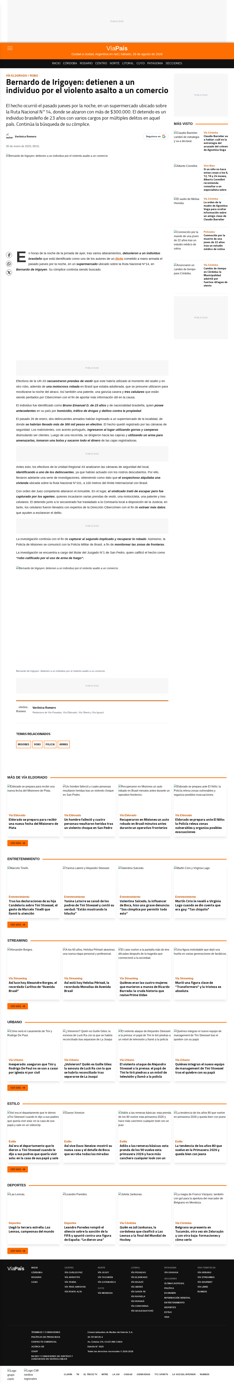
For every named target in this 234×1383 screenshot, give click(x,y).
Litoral (128, 63)
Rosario (86, 63)
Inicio (56, 63)
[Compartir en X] (9, 273)
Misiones (23, 744)
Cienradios (143, 1374)
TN (77, 1374)
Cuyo (141, 63)
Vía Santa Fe (138, 1291)
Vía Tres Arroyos (75, 1287)
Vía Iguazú (137, 1282)
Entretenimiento (174, 1302)
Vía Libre (203, 1287)
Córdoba (70, 63)
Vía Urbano (204, 1272)
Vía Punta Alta (73, 1291)
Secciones (174, 63)
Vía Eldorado (16, 75)
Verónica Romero (25, 136)
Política (169, 1288)
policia (50, 744)
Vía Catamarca (107, 1282)
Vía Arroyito (72, 1277)
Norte (115, 63)
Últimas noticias (174, 1283)
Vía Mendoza (105, 1293)
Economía (170, 1293)
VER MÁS (15, 843)
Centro (101, 63)
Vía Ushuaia (171, 1272)
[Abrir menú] (39, 48)
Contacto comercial (44, 1342)
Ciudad (128, 1374)
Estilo (168, 1312)
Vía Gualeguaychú (142, 1311)
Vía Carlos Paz (73, 1272)
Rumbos (202, 1291)
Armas (63, 744)
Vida (166, 1317)
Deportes (170, 1307)
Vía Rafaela (138, 1296)
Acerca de (37, 1346)
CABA (34, 1282)
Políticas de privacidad (45, 1337)
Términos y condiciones (45, 1332)
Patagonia (155, 63)
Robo (34, 75)
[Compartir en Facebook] (9, 255)
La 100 (116, 1374)
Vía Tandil (70, 1282)
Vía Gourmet (205, 1282)
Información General (177, 1298)
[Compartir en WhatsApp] (9, 264)
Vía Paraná (137, 1301)
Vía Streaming (206, 1277)
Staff (34, 1351)
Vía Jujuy (103, 1272)
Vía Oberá (137, 1287)
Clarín (68, 1374)
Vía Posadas (138, 1272)
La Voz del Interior (184, 1374)
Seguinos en (153, 136)
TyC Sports (161, 1374)
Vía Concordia (140, 1306)
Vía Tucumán (105, 1277)
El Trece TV (90, 1374)
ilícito (118, 258)
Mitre (105, 1374)
